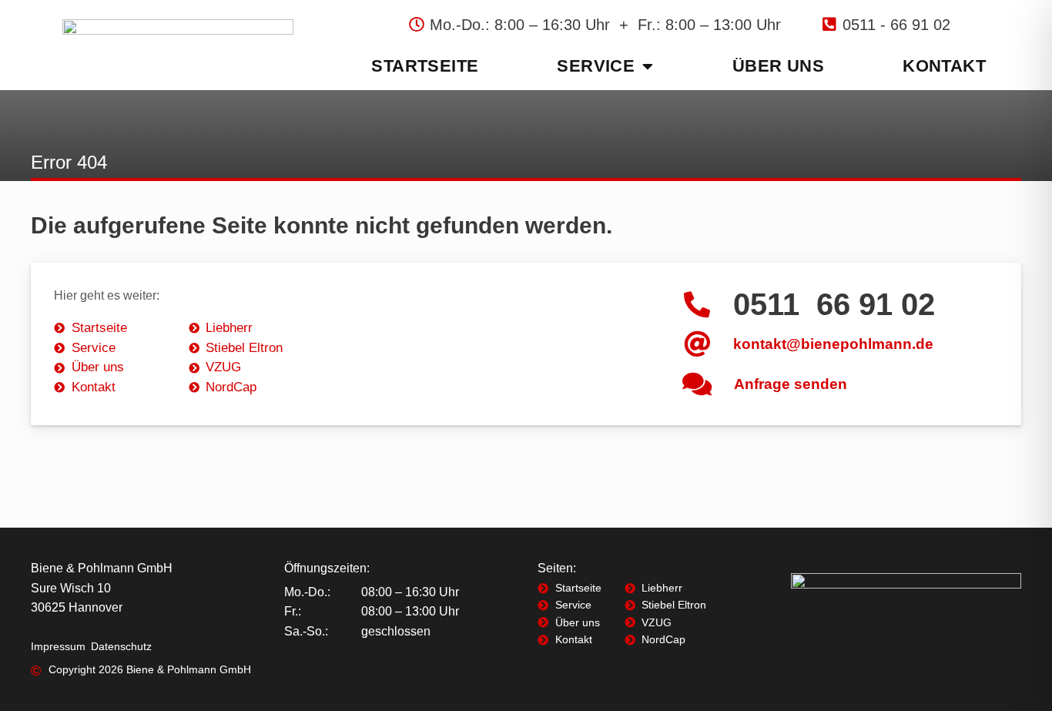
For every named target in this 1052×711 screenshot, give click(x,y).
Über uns (778, 65)
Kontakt (944, 65)
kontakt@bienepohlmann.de (833, 344)
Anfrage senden (790, 384)
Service (596, 65)
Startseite (424, 65)
